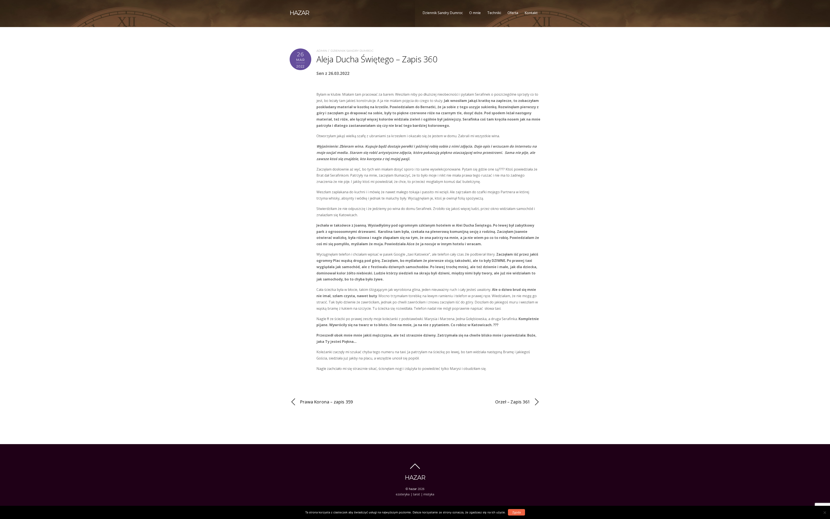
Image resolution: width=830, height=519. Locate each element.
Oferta (513, 12)
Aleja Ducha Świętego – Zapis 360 (376, 59)
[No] (824, 512)
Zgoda (516, 512)
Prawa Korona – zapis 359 (326, 402)
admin (321, 50)
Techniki (494, 12)
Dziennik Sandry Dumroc (443, 12)
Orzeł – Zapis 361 (512, 402)
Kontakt (531, 12)
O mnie (475, 12)
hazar (413, 489)
